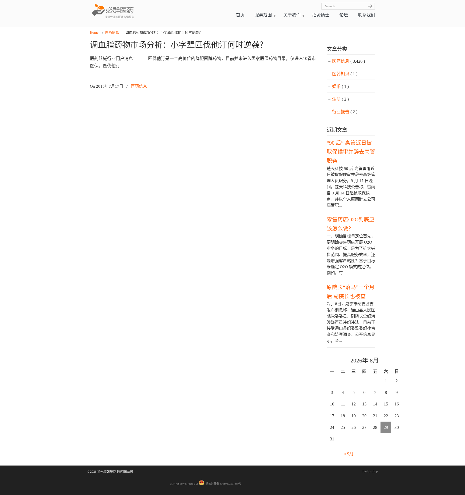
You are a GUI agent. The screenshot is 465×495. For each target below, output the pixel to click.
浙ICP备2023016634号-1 (184, 484)
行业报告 (344, 111)
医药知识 (344, 74)
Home (94, 32)
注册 (340, 99)
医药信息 (112, 32)
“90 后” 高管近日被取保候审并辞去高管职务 (351, 152)
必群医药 (113, 10)
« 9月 (349, 453)
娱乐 (340, 86)
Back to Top (370, 471)
